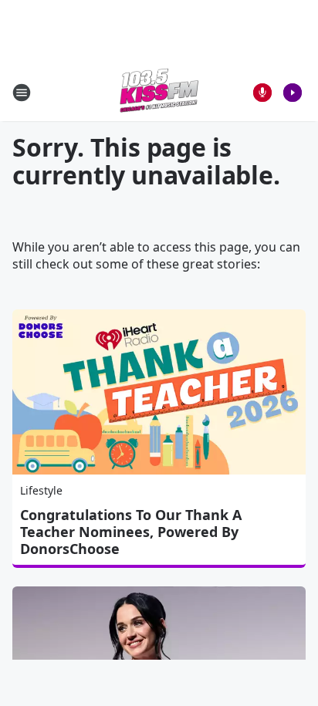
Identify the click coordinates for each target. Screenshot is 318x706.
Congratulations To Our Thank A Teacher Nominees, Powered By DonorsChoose (131, 531)
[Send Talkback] (262, 92)
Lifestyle (41, 490)
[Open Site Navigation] (21, 92)
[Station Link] (159, 92)
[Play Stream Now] (292, 92)
